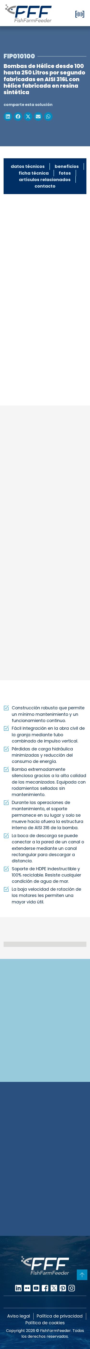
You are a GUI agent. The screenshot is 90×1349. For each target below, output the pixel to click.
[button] (8, 116)
